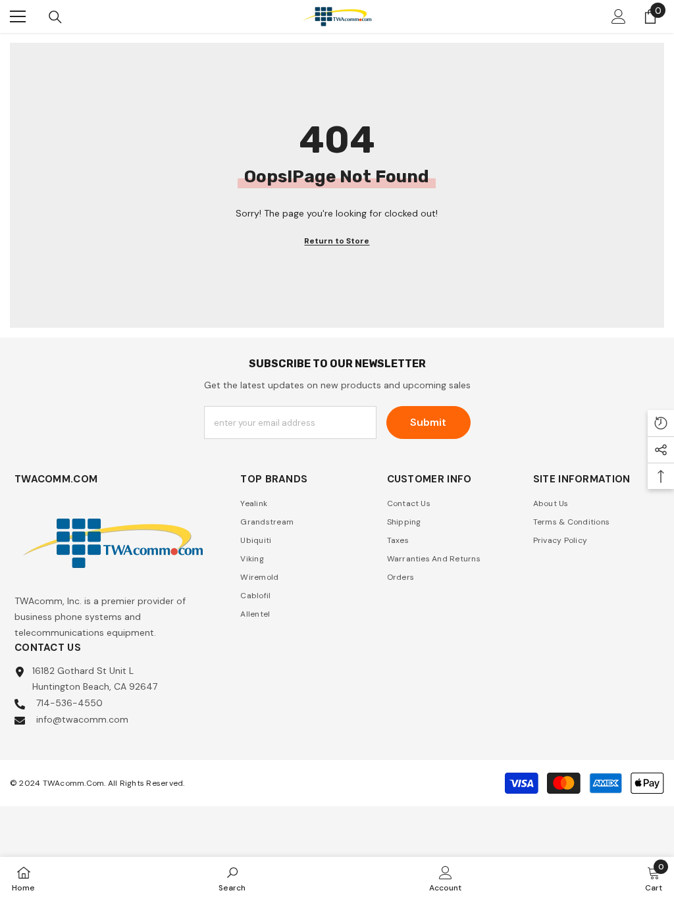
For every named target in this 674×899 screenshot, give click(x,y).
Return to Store (336, 241)
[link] (232, 878)
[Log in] (618, 16)
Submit (428, 422)
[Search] (55, 17)
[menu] (18, 16)
